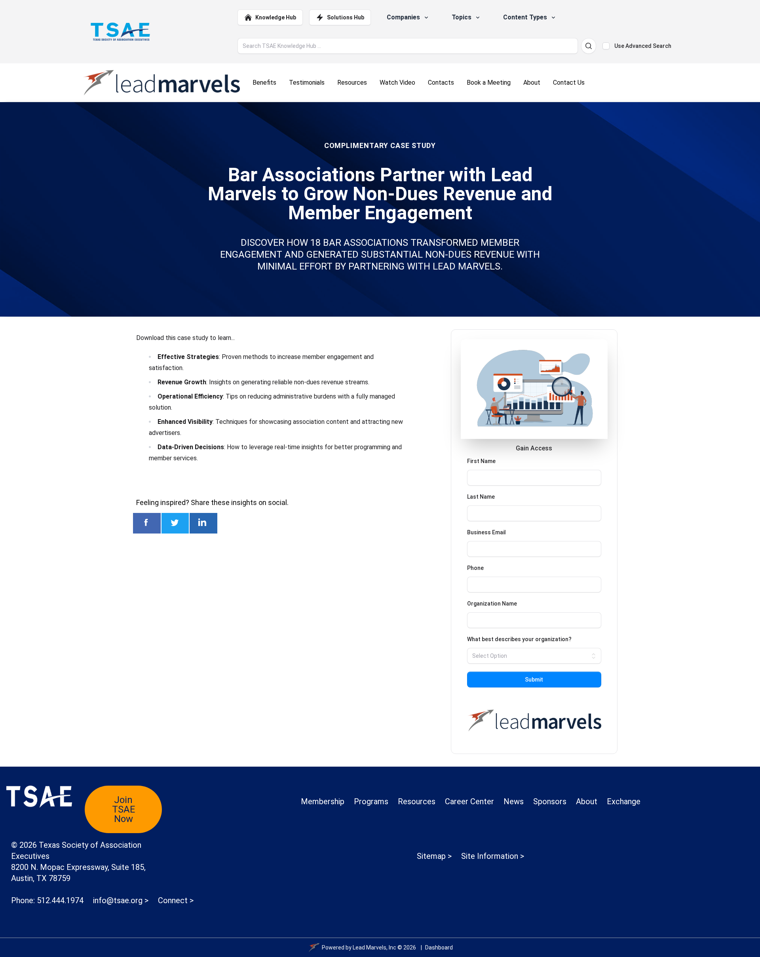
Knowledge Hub (275, 17)
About (586, 801)
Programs (371, 801)
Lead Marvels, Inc (374, 947)
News (514, 801)
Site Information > (492, 856)
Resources (416, 801)
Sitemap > (434, 856)
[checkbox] (606, 45)
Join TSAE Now (123, 809)
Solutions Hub (345, 17)
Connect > (176, 900)
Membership (322, 801)
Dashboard (439, 947)
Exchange (623, 801)
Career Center (469, 801)
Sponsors (549, 801)
